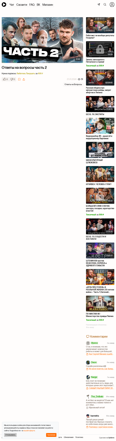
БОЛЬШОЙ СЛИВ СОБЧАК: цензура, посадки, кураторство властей (100, 208)
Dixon (94, 362)
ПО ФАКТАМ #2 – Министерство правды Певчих (99, 315)
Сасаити (21, 4)
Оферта (59, 437)
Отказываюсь (10, 435)
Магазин (47, 4)
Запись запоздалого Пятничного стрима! (95, 60)
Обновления (68, 437)
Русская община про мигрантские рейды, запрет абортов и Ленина (98, 90)
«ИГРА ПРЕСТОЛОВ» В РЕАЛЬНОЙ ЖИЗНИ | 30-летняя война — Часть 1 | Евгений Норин (100, 290)
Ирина (94, 343)
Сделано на (106, 438)
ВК (38, 4)
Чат (12, 4)
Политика (79, 437)
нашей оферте (29, 431)
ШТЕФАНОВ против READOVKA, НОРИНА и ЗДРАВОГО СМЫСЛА (96, 263)
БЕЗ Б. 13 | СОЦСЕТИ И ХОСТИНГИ (96, 237)
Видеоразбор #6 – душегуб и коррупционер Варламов (99, 137)
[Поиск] (105, 5)
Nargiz (94, 377)
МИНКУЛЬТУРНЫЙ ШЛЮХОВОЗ (94, 161)
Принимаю (51, 435)
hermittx (95, 415)
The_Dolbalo (97, 396)
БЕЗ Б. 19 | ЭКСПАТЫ (95, 114)
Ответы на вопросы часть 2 (24, 67)
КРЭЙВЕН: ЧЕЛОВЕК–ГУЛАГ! (98, 184)
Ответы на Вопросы (73, 84)
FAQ (32, 4)
